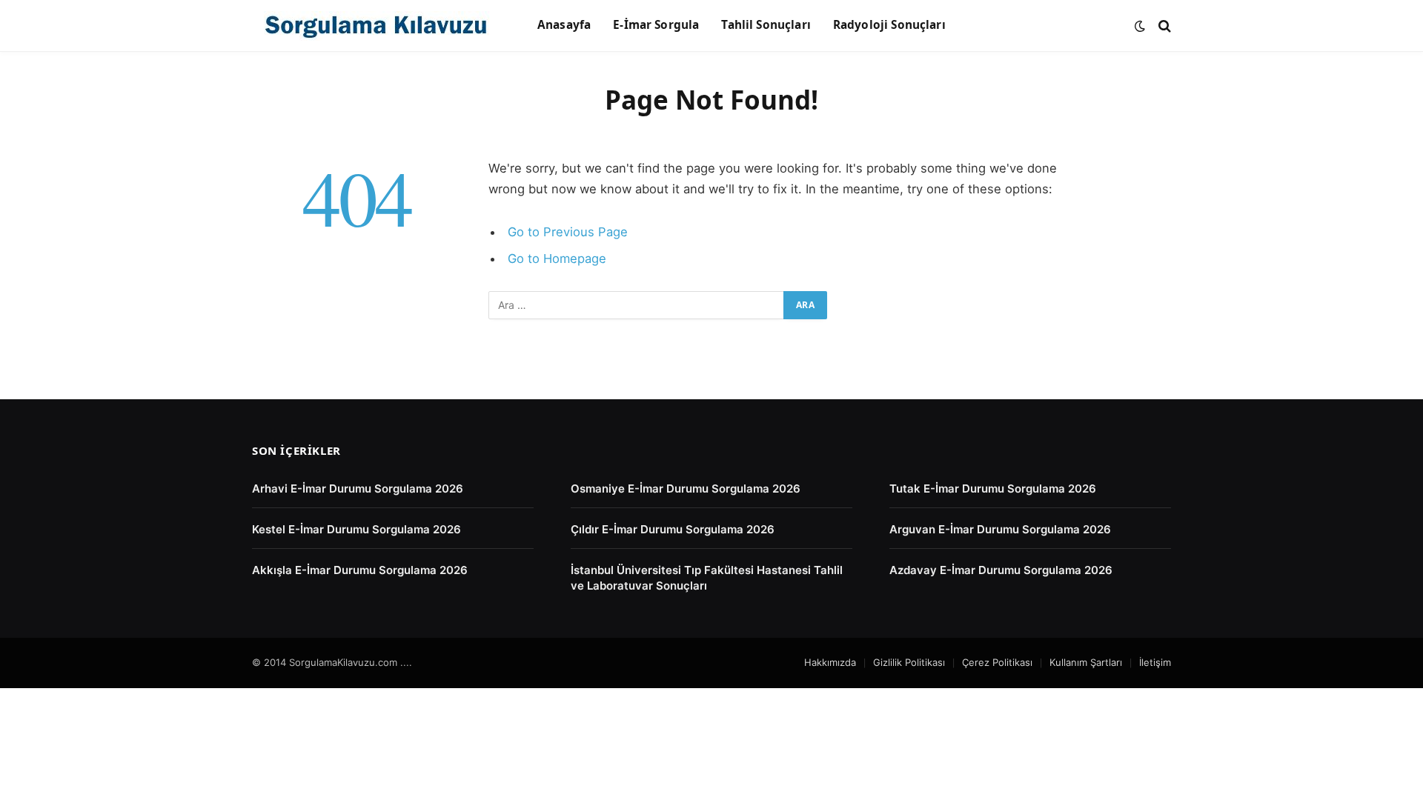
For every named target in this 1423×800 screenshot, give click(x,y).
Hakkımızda (830, 662)
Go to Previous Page (568, 231)
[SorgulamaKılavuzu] (376, 26)
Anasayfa (564, 25)
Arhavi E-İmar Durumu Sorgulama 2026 (357, 488)
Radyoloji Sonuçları (889, 25)
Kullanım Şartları (1085, 662)
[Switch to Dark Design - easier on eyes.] (1140, 26)
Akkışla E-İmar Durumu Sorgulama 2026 (360, 570)
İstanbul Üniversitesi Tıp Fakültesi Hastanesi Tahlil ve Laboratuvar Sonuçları (707, 578)
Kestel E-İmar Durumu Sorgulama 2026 (356, 529)
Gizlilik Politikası (909, 662)
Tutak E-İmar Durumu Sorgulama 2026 (992, 488)
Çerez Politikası (997, 662)
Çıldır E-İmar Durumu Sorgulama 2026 (672, 529)
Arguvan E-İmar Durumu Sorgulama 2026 (1000, 529)
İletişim (1155, 662)
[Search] (1163, 25)
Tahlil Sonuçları (765, 25)
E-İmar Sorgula (656, 25)
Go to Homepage (557, 258)
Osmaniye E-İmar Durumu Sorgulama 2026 (685, 488)
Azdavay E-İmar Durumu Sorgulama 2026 (1000, 570)
